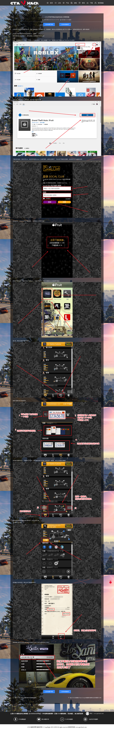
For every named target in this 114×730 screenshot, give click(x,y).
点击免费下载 (49, 24)
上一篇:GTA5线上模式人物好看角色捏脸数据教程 (24, 697)
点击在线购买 (65, 24)
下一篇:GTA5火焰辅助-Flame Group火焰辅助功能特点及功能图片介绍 (84, 697)
